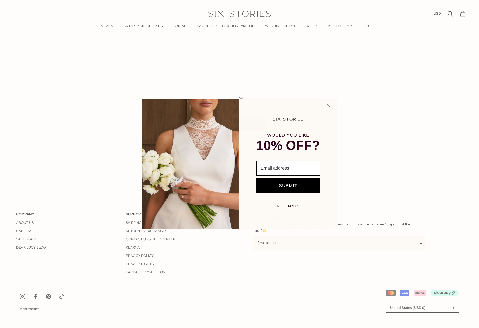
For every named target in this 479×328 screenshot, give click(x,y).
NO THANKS (288, 206)
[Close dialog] (328, 105)
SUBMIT (288, 185)
